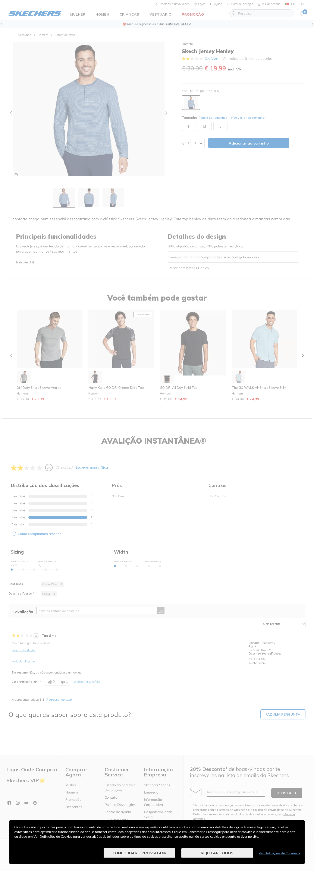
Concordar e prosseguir (139, 853)
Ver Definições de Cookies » (279, 853)
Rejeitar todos (217, 853)
